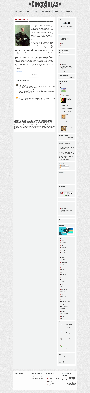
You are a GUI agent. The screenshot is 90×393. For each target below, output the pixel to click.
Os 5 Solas (26, 11)
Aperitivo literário (64, 244)
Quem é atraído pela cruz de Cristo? (53, 385)
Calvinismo (34, 11)
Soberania (71, 156)
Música (65, 152)
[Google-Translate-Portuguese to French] (33, 377)
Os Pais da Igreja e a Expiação (53, 383)
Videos (67, 159)
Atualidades (67, 143)
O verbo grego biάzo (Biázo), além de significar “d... (66, 67)
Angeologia (63, 240)
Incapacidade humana (64, 151)
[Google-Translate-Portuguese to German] (35, 377)
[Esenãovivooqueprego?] (34, 19)
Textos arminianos (64, 315)
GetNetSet (74, 391)
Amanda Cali (21, 84)
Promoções (65, 154)
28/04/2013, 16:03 (28, 84)
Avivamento (65, 144)
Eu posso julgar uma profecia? (69, 127)
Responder (21, 93)
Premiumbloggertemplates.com (41, 391)
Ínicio (15, 11)
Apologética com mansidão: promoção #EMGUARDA (69, 347)
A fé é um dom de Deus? (66, 105)
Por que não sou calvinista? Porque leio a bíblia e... (66, 59)
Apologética (61, 143)
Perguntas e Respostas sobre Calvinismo (66, 211)
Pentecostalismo (64, 298)
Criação (62, 264)
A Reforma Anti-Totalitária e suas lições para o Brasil (54, 379)
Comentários (63, 167)
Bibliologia (71, 144)
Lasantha (34, 391)
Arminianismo (63, 247)
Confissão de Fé (64, 262)
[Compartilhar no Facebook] (36, 74)
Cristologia (61, 147)
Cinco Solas (21, 390)
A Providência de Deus (65, 47)
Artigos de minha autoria (65, 206)
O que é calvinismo (68, 115)
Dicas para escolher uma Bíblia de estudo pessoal (66, 85)
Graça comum (70, 148)
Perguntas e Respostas (44, 11)
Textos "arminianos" (70, 158)
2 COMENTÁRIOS (49, 21)
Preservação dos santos (65, 301)
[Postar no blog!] (33, 74)
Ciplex (71, 391)
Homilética (69, 149)
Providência (71, 155)
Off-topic (62, 294)
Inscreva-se (69, 11)
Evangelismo (62, 148)
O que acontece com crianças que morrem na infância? (69, 326)
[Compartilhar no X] (34, 74)
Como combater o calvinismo (66, 108)
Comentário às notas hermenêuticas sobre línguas (69, 340)
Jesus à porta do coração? (66, 111)
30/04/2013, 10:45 (23, 97)
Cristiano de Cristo (20, 71)
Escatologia (72, 147)
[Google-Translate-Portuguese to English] (40, 377)
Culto (62, 267)
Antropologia (63, 242)
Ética (62, 272)
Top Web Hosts (61, 391)
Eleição (67, 147)
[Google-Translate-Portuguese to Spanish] (43, 377)
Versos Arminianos (64, 208)
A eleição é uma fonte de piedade (65, 41)
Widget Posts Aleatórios (70, 137)
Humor (62, 284)
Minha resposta (64, 289)
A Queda (62, 45)
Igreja (73, 149)
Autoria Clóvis (63, 250)
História (65, 149)
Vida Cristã (62, 159)
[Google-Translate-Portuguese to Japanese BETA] (38, 377)
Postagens (63, 165)
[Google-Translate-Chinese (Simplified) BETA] (32, 377)
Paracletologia (71, 152)
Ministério (63, 291)
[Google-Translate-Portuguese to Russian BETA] (41, 377)
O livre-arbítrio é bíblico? (69, 89)
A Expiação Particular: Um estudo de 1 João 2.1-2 (69, 333)
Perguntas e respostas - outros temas (66, 213)
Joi (19, 97)
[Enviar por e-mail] (32, 74)
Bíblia (61, 11)
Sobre (20, 11)
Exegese (62, 276)
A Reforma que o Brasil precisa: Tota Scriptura (53, 376)
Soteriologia (62, 158)
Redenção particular (63, 156)
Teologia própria (64, 311)
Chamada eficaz (70, 146)
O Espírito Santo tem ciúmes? (69, 99)
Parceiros (55, 11)
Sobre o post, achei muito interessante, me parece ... (66, 61)
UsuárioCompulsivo (73, 384)
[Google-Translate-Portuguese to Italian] (36, 377)
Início (62, 205)
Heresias (61, 149)
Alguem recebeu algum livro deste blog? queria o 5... (66, 71)
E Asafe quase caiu (65, 95)
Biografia (62, 257)
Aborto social (50, 381)
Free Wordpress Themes (23, 391)
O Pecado (62, 43)
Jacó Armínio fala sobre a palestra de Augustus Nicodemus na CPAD (66, 122)
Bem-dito (62, 254)
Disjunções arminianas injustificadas (65, 39)
